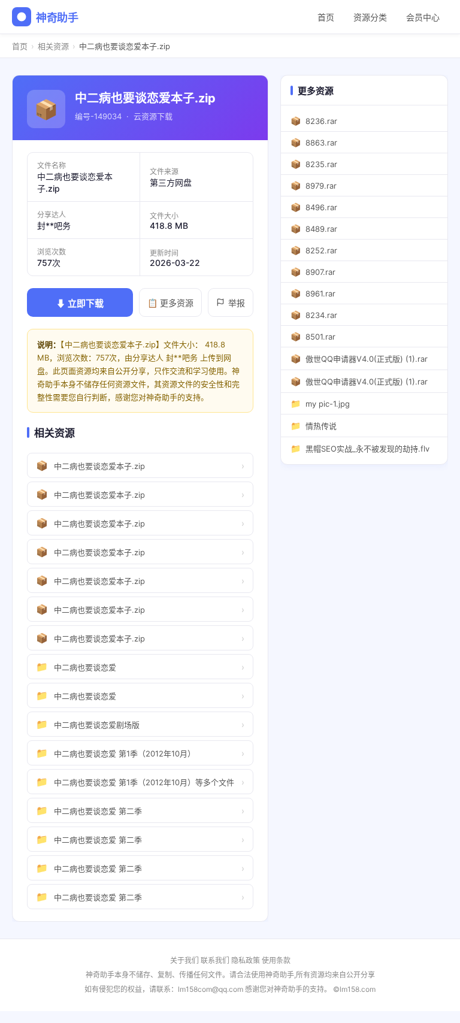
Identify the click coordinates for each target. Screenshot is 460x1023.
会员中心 (423, 17)
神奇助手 (57, 17)
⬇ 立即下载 (80, 303)
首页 (325, 17)
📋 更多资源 (170, 303)
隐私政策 (245, 960)
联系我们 (215, 960)
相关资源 (53, 46)
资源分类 (370, 17)
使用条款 (276, 960)
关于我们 (184, 960)
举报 (236, 303)
